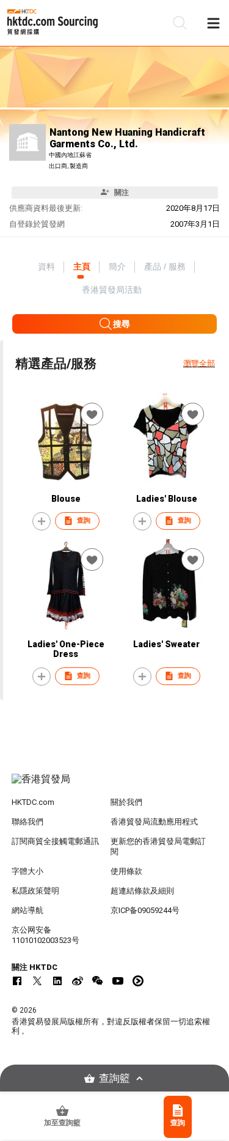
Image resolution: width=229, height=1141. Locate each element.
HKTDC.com (33, 802)
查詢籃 (114, 1078)
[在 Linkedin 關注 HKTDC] (57, 980)
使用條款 (126, 871)
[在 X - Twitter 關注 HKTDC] (37, 980)
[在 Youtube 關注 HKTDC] (117, 980)
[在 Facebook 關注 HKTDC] (17, 980)
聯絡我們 (27, 821)
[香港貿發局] (115, 785)
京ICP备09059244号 (145, 910)
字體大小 (27, 871)
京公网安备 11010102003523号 (45, 935)
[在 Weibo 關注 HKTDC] (77, 980)
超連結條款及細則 (142, 890)
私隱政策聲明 (35, 890)
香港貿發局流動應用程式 (154, 821)
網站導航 (27, 910)
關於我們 (126, 802)
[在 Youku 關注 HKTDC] (138, 980)
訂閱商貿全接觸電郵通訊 (55, 841)
